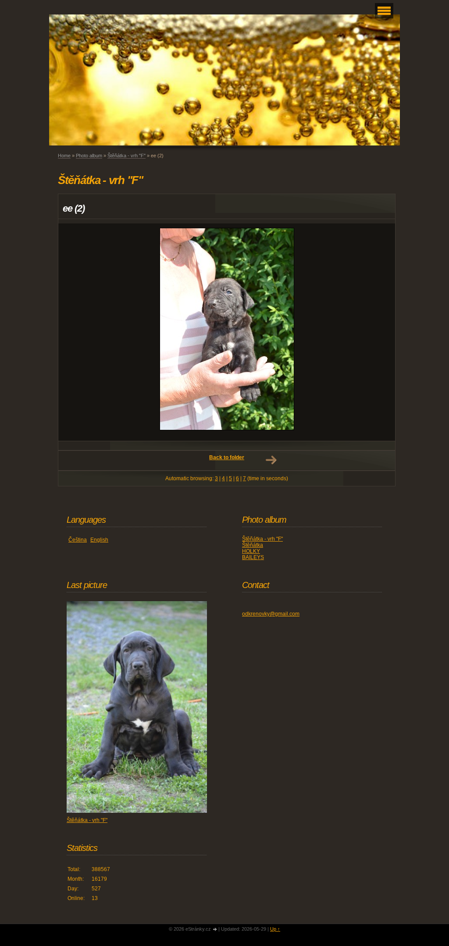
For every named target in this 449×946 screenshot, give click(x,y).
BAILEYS (253, 557)
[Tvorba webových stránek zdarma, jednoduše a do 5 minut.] (215, 930)
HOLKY (251, 551)
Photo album (89, 155)
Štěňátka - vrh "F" (126, 155)
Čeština (77, 540)
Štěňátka (252, 545)
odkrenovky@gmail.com (270, 614)
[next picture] (381, 332)
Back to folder (226, 457)
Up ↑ (275, 929)
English (99, 540)
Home (64, 155)
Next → (271, 460)
